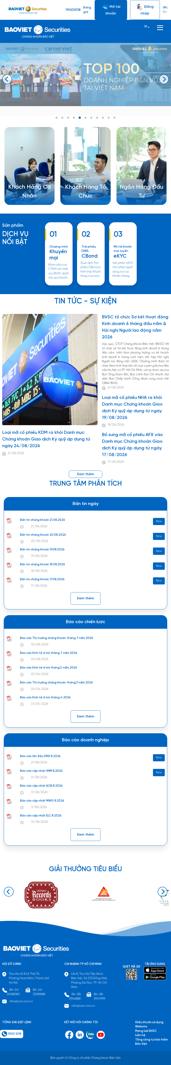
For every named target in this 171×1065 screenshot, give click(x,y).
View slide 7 (91, 118)
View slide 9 (103, 118)
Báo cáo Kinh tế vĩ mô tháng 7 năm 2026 (48, 653)
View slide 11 (114, 118)
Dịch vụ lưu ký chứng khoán (28, 200)
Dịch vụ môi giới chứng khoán (30, 196)
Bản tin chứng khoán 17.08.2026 (42, 579)
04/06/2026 (40, 689)
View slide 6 (85, 118)
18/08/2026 (116, 424)
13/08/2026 (39, 792)
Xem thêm (87, 285)
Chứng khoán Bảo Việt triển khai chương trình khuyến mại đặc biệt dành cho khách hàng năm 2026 (58, 285)
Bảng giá (87, 10)
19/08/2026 (39, 556)
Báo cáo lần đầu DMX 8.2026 (40, 756)
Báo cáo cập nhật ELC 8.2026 (41, 815)
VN (165, 7)
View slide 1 (56, 118)
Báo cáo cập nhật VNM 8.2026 (41, 771)
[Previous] (7, 79)
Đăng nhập (147, 10)
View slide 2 (62, 118)
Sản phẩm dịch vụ (134, 187)
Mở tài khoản (113, 10)
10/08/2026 (39, 822)
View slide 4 (74, 118)
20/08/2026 (39, 541)
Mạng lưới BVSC (146, 1031)
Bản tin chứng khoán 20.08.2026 (43, 535)
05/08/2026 (40, 644)
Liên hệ (127, 200)
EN (164, 12)
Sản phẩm (12, 225)
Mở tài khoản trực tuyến (123, 249)
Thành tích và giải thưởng (139, 192)
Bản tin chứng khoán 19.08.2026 (42, 549)
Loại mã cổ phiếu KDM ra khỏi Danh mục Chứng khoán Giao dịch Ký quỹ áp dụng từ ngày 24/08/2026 (46, 439)
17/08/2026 (116, 462)
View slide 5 (80, 118)
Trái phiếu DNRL (88, 249)
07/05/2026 (39, 704)
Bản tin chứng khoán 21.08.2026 (42, 520)
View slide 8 (97, 118)
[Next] (164, 79)
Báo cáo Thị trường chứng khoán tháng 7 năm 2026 (56, 638)
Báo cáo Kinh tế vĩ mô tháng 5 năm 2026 (48, 667)
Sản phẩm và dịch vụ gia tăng (86, 192)
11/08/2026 (39, 807)
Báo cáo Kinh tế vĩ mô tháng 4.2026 (45, 697)
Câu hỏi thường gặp (136, 196)
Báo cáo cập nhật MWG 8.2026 (42, 800)
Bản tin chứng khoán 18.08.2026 (42, 564)
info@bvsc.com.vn (21, 1001)
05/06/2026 (40, 674)
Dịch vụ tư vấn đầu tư (80, 196)
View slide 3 (68, 118)
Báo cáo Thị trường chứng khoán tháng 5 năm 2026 (56, 682)
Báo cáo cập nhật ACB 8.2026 (41, 785)
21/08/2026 (16, 453)
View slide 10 (109, 118)
